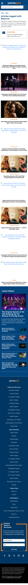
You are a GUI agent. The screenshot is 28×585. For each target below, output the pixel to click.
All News (14, 485)
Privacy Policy (9, 577)
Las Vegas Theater (14, 403)
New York (14, 491)
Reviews (14, 436)
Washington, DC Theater (14, 419)
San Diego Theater (14, 472)
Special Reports (14, 174)
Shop (14, 504)
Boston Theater (14, 400)
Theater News (14, 432)
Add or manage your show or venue (14, 511)
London (14, 494)
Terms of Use (17, 577)
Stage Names (14, 501)
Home (2, 13)
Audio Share (14, 119)
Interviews (14, 442)
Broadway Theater (14, 390)
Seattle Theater (14, 416)
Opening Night (14, 439)
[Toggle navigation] (1, 3)
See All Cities (14, 426)
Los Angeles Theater (14, 397)
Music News (14, 92)
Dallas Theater (14, 455)
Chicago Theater (14, 393)
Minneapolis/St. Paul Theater (14, 423)
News (7, 13)
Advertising (14, 507)
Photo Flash (14, 146)
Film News (14, 63)
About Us (14, 514)
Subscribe (14, 549)
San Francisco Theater (14, 413)
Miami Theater (14, 406)
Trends (14, 280)
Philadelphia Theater (14, 410)
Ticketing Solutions (14, 517)
